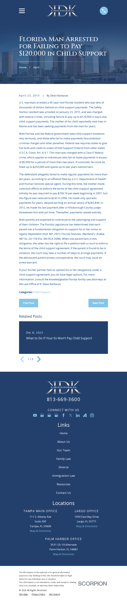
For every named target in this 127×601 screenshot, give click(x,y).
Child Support (41, 292)
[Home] (62, 11)
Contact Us (63, 493)
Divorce (64, 467)
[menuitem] (23, 594)
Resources (63, 484)
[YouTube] (35, 415)
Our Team (63, 450)
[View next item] (39, 359)
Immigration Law (63, 476)
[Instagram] (92, 415)
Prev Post (28, 303)
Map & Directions (40, 531)
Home (64, 433)
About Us (63, 442)
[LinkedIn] (78, 415)
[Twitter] (70, 415)
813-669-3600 (63, 399)
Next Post (98, 303)
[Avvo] (85, 415)
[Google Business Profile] (42, 415)
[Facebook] (63, 415)
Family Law (63, 459)
